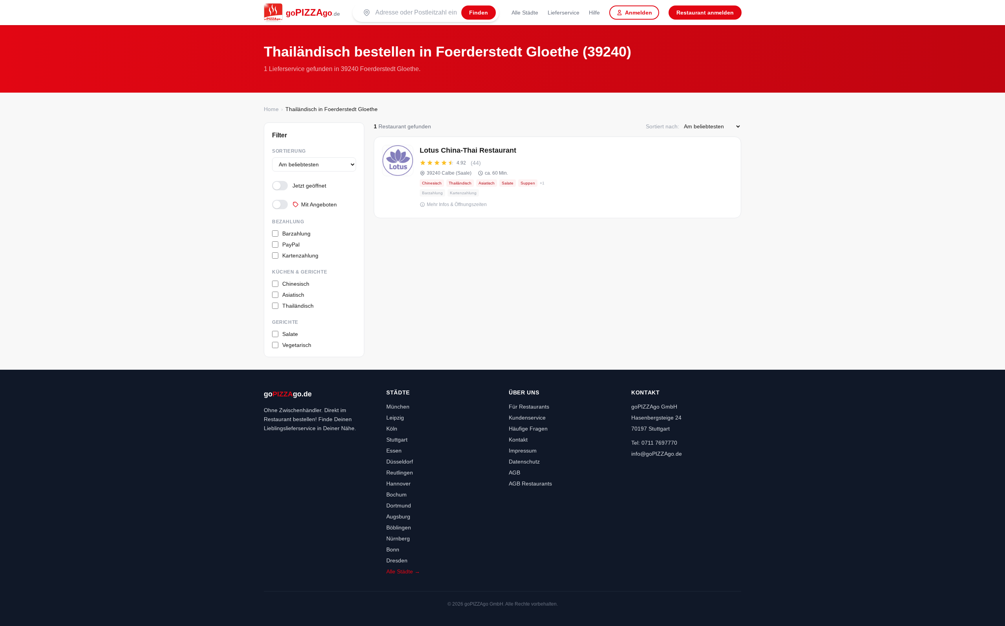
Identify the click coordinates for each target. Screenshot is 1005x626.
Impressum (523, 450)
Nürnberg (398, 538)
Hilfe (594, 12)
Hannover (398, 483)
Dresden (396, 560)
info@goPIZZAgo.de (656, 454)
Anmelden (638, 12)
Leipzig (395, 417)
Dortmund (398, 505)
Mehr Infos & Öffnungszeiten (457, 204)
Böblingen (398, 527)
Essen (394, 450)
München (397, 406)
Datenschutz (524, 461)
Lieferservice (563, 12)
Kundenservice (527, 417)
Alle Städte (525, 12)
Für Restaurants (529, 406)
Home (271, 109)
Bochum (396, 494)
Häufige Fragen (528, 428)
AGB (514, 472)
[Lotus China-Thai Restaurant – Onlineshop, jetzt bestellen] (557, 177)
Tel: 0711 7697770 (654, 443)
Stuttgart (396, 439)
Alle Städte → (403, 571)
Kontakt (518, 439)
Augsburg (398, 516)
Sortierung (289, 151)
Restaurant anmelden (705, 12)
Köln (391, 428)
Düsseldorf (399, 461)
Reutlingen (399, 472)
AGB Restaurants (530, 483)
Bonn (392, 549)
